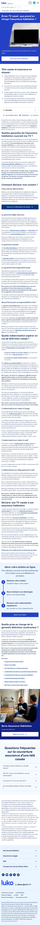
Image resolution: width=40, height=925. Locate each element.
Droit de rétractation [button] (7, 897)
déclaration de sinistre (26, 511)
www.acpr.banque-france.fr (9, 921)
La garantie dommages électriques (14, 678)
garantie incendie (8, 258)
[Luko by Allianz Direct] (7, 3)
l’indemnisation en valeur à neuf (24, 443)
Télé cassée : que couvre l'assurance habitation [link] (15, 11)
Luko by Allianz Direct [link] (7, 7)
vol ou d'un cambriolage (19, 517)
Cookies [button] (16, 895)
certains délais (5, 511)
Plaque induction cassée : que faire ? (15, 681)
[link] (34, 2)
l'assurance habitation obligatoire (11, 164)
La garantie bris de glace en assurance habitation (18, 675)
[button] (20, 767)
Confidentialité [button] (20, 893)
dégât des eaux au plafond (18, 230)
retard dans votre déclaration (29, 513)
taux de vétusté (17, 354)
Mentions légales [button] (6, 895)
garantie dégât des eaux (18, 234)
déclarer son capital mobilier (12, 363)
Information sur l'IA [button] (21, 897)
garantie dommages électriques (26, 273)
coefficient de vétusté (15, 414)
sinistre (9, 126)
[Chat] (30, 2)
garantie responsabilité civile (11, 305)
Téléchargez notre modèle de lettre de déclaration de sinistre (19, 550)
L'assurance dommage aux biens (13, 661)
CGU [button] (22, 895)
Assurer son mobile (10, 665)
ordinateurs (21, 375)
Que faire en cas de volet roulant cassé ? (16, 685)
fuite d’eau (32, 230)
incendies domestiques (10, 248)
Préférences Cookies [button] (7, 893)
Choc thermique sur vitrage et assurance (16, 668)
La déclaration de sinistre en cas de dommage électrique (20, 671)
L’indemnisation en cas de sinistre (15, 348)
